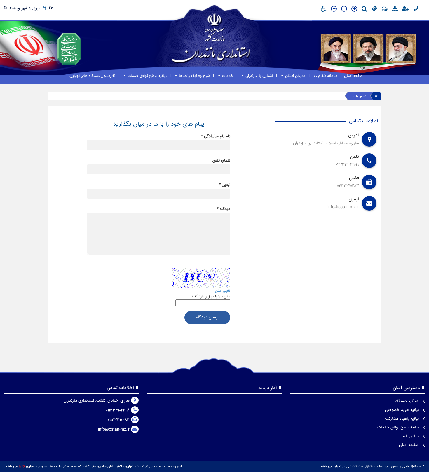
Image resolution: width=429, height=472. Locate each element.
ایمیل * (224, 185)
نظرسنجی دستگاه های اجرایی (92, 76)
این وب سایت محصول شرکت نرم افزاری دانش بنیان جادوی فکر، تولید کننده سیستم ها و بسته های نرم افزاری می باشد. (93, 466)
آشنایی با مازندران (258, 76)
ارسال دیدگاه (207, 317)
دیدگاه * (223, 209)
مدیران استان (295, 76)
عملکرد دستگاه (407, 401)
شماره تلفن (221, 160)
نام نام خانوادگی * (215, 136)
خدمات (227, 76)
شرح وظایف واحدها (194, 76)
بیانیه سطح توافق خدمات (146, 76)
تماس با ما (359, 96)
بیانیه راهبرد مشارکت (402, 418)
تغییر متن (222, 291)
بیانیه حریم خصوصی (402, 410)
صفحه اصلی (353, 76)
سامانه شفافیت (325, 76)
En (51, 8)
